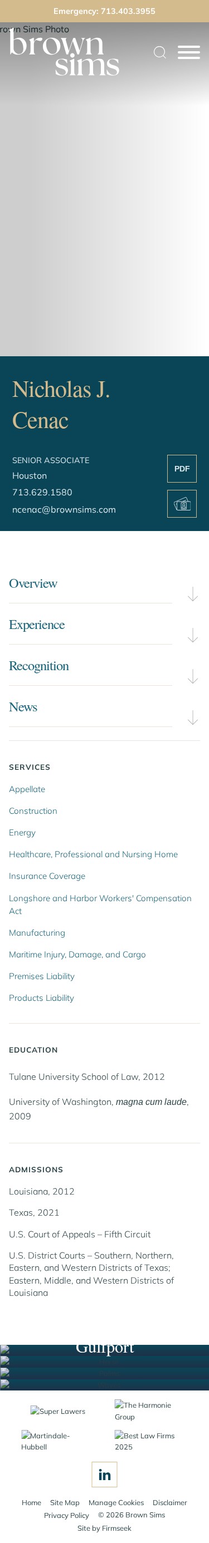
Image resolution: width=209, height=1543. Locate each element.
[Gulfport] (104, 1385)
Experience (37, 624)
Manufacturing (37, 932)
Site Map (65, 1502)
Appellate (27, 789)
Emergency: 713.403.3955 (104, 11)
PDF (182, 468)
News (23, 706)
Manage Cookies (116, 1502)
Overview (33, 582)
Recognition (39, 665)
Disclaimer (170, 1502)
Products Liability (41, 997)
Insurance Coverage (47, 876)
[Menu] (189, 53)
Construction (33, 810)
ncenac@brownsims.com (64, 509)
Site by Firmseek (104, 1528)
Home (31, 1502)
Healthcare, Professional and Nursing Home (93, 854)
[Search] (160, 52)
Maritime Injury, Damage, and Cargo (77, 954)
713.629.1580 (42, 492)
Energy (22, 832)
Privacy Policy (66, 1515)
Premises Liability (42, 976)
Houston (29, 475)
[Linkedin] (105, 1474)
